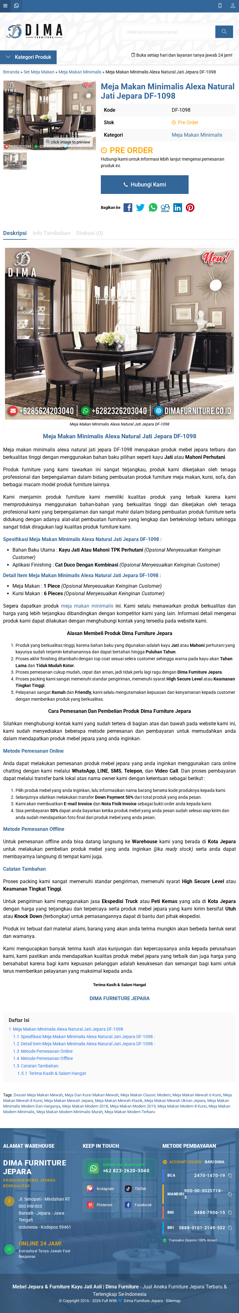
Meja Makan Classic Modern (145, 1095)
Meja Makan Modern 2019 (133, 1106)
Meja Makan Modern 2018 (85, 1106)
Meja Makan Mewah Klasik (119, 1100)
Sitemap (173, 1300)
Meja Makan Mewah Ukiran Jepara (174, 1100)
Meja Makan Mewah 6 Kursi (196, 1095)
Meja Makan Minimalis (197, 135)
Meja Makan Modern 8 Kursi (182, 1106)
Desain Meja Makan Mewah (38, 1095)
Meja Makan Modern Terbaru (130, 1111)
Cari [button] (224, 37)
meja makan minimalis (87, 606)
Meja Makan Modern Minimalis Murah (69, 1111)
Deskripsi (15, 233)
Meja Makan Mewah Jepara (68, 1100)
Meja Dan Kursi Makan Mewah (92, 1095)
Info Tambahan (51, 233)
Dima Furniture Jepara (166, 711)
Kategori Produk (32, 57)
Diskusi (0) (89, 233)
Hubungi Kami (147, 184)
